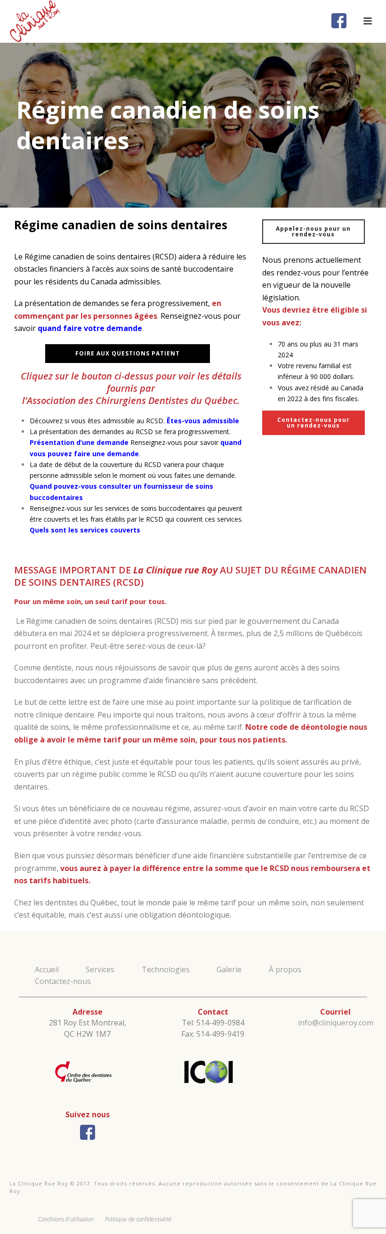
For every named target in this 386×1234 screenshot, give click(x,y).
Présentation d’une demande (79, 442)
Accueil (47, 969)
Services (100, 969)
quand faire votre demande (90, 328)
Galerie (229, 969)
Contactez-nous (63, 981)
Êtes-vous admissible (203, 420)
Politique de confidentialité (138, 1219)
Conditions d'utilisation (66, 1219)
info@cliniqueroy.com (335, 1022)
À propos (285, 969)
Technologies (166, 969)
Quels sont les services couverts (85, 529)
